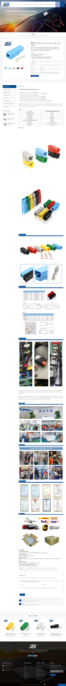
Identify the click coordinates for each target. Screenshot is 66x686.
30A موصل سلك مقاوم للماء (40, 677)
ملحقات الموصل (6, 106)
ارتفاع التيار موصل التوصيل (40, 673)
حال (40, 4)
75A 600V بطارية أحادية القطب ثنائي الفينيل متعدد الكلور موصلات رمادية (25, 634)
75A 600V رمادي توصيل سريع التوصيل (41, 671)
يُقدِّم (52, 674)
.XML (25, 677)
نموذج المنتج (36, 4)
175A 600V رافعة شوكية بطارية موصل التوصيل (11, 123)
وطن (24, 4)
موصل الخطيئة (6, 97)
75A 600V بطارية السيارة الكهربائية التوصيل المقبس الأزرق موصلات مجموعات (10, 634)
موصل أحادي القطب (7, 92)
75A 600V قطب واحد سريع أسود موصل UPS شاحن (40, 634)
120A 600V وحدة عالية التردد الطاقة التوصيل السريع (35, 569)
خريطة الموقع (26, 674)
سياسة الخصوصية (27, 675)
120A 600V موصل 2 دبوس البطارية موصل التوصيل (10, 118)
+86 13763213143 (7, 667)
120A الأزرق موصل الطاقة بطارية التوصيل (24, 569)
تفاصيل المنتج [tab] (21, 86)
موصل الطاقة (38, 665)
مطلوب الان (35, 75)
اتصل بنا (52, 4)
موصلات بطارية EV (39, 667)
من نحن (27, 4)
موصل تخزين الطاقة (7, 100)
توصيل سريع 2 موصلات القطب (41, 675)
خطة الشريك (48, 4)
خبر (43, 4)
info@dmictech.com (7, 669)
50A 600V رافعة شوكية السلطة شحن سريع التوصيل (11, 113)
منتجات (31, 4)
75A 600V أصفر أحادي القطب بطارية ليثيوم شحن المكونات (56, 634)
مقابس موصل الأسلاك (39, 678)
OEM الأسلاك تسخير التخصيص (9, 103)
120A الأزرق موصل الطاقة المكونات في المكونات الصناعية (48, 569)
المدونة (25, 672)
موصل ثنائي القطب (7, 89)
